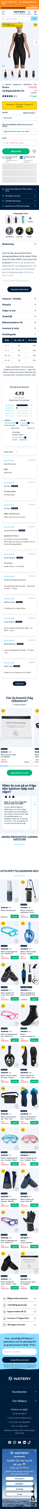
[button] (2, 42)
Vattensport (19, 1478)
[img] (9, 460)
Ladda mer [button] (19, 683)
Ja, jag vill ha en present (19, 1360)
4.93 (19, 393)
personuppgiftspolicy (29, 1367)
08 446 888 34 (21, 1413)
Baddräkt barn (28, 84)
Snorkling (19, 1489)
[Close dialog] (35, 1450)
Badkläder (8, 84)
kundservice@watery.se (22, 1417)
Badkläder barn (17, 84)
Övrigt (19, 1494)
